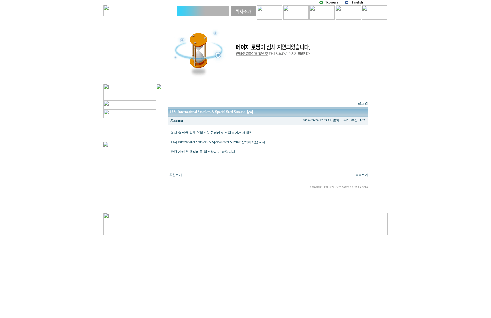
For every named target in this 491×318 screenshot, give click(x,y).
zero (365, 186)
